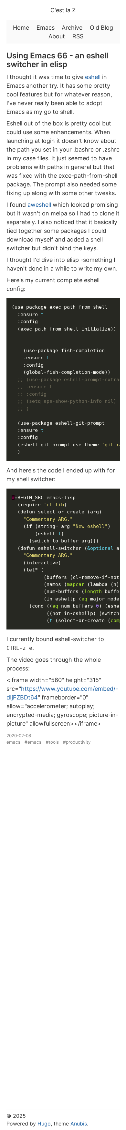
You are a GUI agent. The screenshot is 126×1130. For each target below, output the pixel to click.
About (56, 36)
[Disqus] (63, 834)
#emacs (33, 742)
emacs (13, 742)
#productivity (77, 742)
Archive (72, 27)
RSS (77, 36)
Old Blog (101, 27)
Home (21, 27)
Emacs (46, 27)
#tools (52, 742)
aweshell (39, 204)
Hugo (44, 1123)
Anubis (78, 1123)
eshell (92, 77)
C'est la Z (63, 10)
